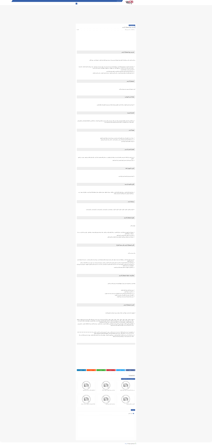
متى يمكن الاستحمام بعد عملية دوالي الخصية (127, 390)
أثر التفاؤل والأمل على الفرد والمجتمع (89, 390)
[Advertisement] (106, 15)
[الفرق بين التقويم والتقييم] (126, 399)
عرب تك (126, 443)
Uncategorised (132, 25)
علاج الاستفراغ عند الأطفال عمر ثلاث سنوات (88, 403)
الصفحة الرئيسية (119, 0)
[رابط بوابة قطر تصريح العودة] (106, 399)
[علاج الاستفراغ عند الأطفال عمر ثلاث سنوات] (86, 399)
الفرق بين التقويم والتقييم (130, 403)
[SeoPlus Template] (135, 443)
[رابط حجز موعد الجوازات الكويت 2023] (106, 385)
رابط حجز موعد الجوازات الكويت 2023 (108, 390)
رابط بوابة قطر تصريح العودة (110, 403)
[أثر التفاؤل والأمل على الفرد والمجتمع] (86, 385)
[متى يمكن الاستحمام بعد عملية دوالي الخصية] (126, 385)
